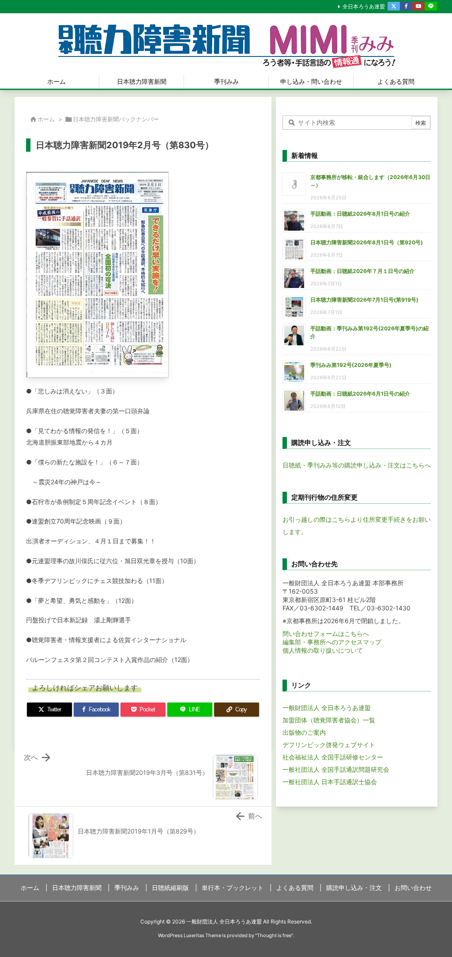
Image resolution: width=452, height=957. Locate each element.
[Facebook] (406, 6)
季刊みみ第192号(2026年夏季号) (351, 365)
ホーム (46, 119)
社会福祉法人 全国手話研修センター (332, 757)
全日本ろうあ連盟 (364, 6)
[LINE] (431, 6)
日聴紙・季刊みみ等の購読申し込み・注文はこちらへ (356, 465)
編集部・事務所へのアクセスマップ (331, 642)
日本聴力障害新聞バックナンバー (116, 119)
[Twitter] (394, 6)
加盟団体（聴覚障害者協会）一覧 (328, 720)
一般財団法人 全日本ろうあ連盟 (326, 707)
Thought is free (274, 935)
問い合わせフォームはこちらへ (325, 633)
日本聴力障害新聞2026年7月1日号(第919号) (364, 299)
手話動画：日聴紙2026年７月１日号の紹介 (362, 271)
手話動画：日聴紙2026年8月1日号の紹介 (360, 213)
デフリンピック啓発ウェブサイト (328, 744)
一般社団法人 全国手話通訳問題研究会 (335, 769)
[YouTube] (418, 6)
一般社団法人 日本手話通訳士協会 (329, 781)
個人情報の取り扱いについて (322, 650)
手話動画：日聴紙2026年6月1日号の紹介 (360, 393)
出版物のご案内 (304, 732)
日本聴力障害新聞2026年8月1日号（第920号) (366, 242)
